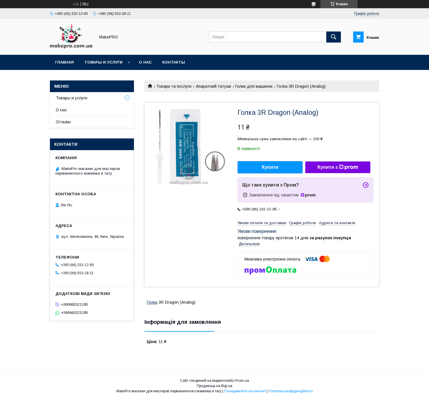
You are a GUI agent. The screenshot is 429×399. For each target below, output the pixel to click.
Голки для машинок (254, 86)
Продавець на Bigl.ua (214, 386)
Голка (152, 302)
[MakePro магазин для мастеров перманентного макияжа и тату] (71, 47)
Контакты (173, 62)
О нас (145, 62)
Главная (64, 62)
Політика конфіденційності (290, 391)
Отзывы (63, 121)
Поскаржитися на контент (245, 391)
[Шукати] (333, 37)
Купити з (328, 167)
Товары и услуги (103, 62)
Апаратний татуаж (213, 86)
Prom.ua (242, 381)
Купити (270, 167)
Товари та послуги (173, 86)
